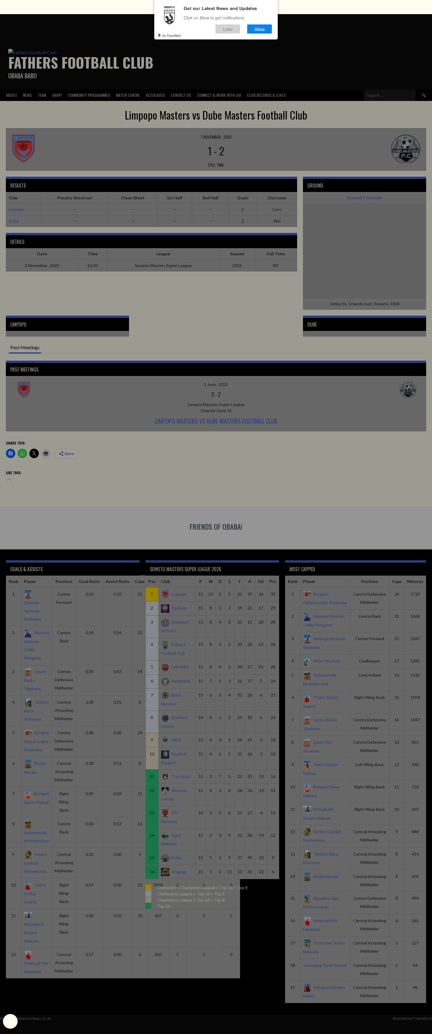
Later (228, 29)
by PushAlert (172, 35)
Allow (259, 29)
